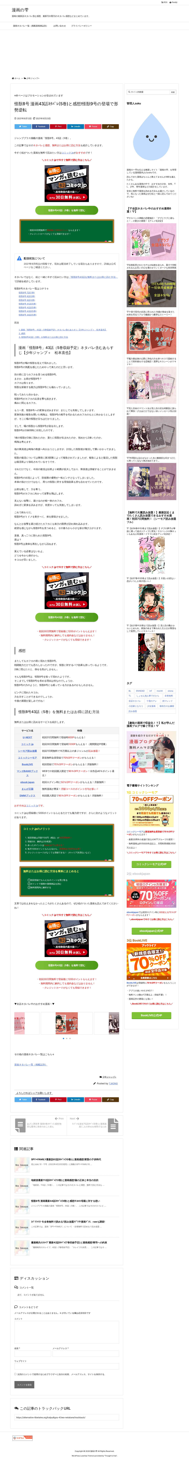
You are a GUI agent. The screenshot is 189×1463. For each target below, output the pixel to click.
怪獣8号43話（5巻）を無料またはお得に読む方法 (43, 337)
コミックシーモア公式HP (151, 864)
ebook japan (27, 782)
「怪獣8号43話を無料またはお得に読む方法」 (93, 277)
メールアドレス (61, 1348)
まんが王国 (27, 788)
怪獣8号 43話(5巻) (27, 311)
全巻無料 (169, 695)
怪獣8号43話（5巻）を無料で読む (66, 210)
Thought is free (110, 1456)
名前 (17, 1348)
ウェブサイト (20, 1361)
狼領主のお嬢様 (167, 706)
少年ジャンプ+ (33, 78)
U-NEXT (27, 737)
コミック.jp (68, 152)
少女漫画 (151, 706)
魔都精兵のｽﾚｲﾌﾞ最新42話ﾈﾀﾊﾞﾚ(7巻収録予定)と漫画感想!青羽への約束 (69, 1242)
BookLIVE (27, 764)
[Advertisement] (94, 51)
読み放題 (133, 711)
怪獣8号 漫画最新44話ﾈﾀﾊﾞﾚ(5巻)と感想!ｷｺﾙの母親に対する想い (65, 1200)
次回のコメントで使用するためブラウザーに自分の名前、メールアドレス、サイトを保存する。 (61, 1374)
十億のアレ (151, 701)
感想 (22, 333)
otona (170, 691)
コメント (18, 1318)
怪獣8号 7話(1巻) (27, 292)
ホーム (17, 78)
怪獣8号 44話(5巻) (27, 315)
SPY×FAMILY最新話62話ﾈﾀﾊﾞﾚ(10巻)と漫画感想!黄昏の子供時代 (66, 1159)
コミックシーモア (27, 757)
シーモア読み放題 (27, 750)
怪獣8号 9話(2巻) (27, 300)
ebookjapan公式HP (151, 930)
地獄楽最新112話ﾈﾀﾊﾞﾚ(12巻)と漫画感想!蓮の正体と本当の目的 (64, 1180)
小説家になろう (136, 706)
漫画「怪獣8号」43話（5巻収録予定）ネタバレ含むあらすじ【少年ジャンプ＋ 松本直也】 (63, 329)
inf (150, 691)
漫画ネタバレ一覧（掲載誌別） (30, 1064)
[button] (18, 1023)
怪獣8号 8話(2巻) (27, 296)
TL (130, 695)
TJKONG (113, 1083)
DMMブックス (27, 795)
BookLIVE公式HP (151, 1015)
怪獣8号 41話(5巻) (27, 304)
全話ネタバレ (135, 701)
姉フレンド (167, 701)
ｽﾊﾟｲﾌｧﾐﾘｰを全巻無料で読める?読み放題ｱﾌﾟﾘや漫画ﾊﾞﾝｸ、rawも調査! (68, 1221)
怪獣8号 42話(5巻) (27, 307)
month (160, 691)
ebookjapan (133, 912)
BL (130, 691)
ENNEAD (140, 691)
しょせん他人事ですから (147, 695)
